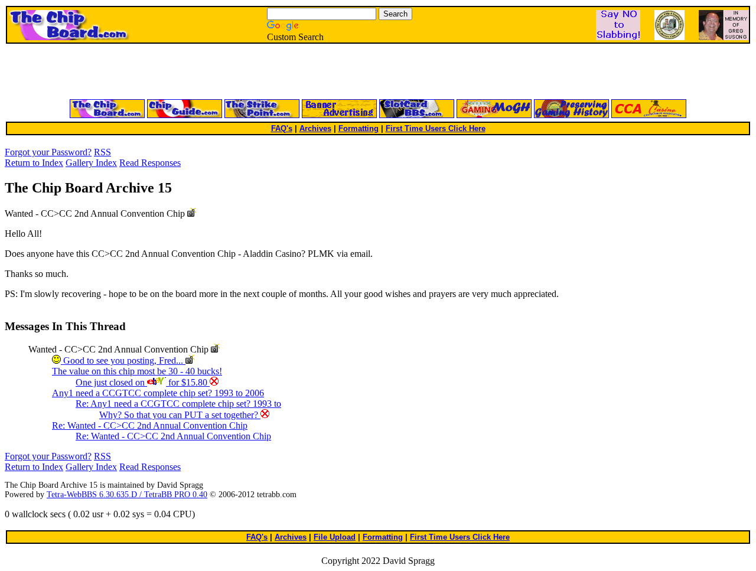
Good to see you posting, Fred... (123, 360)
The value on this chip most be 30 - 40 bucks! (137, 371)
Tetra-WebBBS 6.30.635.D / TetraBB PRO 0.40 (127, 494)
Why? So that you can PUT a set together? (179, 415)
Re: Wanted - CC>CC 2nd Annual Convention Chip (149, 425)
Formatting (358, 128)
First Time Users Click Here (435, 128)
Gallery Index (91, 163)
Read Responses (150, 163)
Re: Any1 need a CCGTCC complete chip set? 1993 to (178, 404)
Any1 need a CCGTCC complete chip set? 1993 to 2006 (158, 393)
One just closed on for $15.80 (143, 382)
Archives (315, 128)
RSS (102, 152)
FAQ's (281, 128)
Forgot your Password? (48, 152)
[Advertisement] (236, 72)
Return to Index (34, 163)
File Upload (335, 537)
